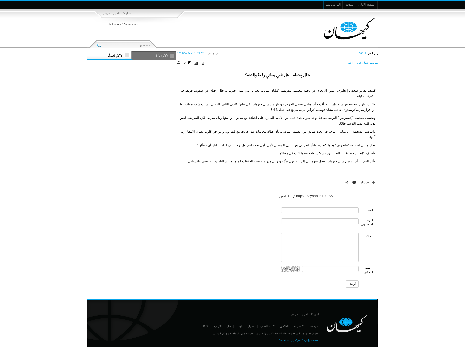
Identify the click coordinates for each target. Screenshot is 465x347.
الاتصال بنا (299, 326)
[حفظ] (190, 63)
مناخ (228, 326)
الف (195, 63)
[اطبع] (179, 63)
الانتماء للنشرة (267, 326)
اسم (370, 210)
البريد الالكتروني (367, 222)
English (127, 13)
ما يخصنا (313, 326)
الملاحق (284, 326)
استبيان (251, 326)
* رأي (369, 235)
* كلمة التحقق (368, 270)
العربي (116, 13)
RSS (205, 326)
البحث (239, 326)
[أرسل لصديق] (185, 63)
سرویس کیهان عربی (367, 62)
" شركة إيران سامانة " (291, 340)
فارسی (106, 13)
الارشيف (217, 326)
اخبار (350, 62)
